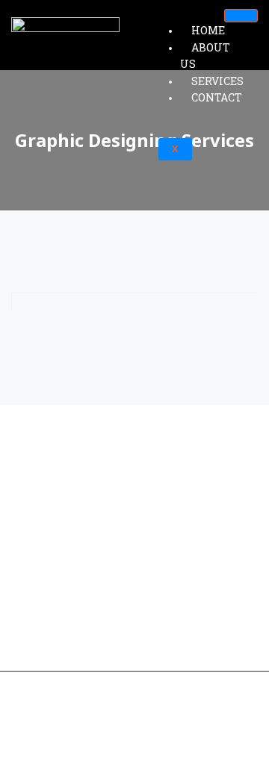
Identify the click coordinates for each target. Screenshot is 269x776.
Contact (216, 97)
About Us (205, 56)
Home (208, 30)
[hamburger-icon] (241, 15)
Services (217, 81)
